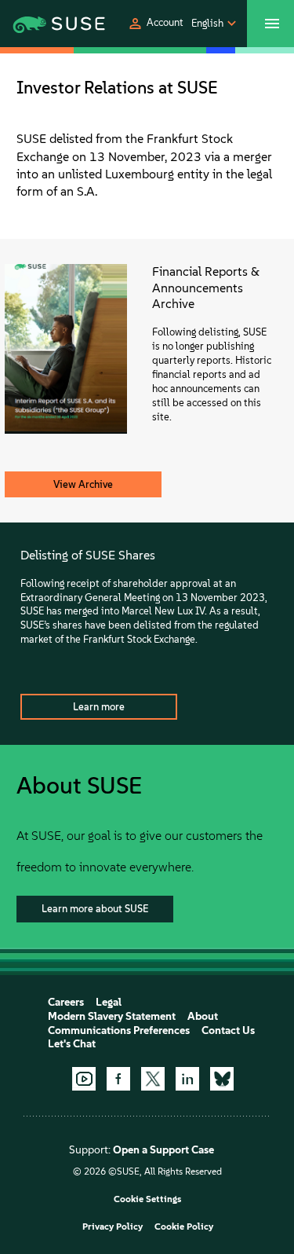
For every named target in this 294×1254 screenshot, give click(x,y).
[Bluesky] (222, 1079)
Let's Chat (72, 1043)
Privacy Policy (112, 1226)
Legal (109, 1002)
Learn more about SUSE (95, 909)
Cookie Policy (183, 1226)
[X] (153, 1079)
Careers (66, 1002)
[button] (155, 23)
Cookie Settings (147, 1199)
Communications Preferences (119, 1030)
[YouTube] (84, 1079)
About (202, 1016)
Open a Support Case (163, 1150)
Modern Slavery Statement (112, 1016)
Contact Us (228, 1030)
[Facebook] (118, 1079)
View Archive (83, 484)
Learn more (99, 707)
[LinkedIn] (187, 1079)
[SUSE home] (40, 23)
